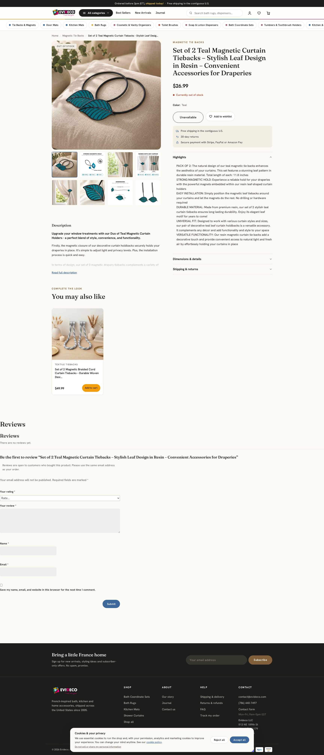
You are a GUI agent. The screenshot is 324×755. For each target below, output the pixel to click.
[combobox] (214, 13)
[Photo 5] (64, 192)
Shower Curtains (134, 715)
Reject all (219, 740)
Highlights (179, 157)
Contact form (246, 709)
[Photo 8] (148, 192)
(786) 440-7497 (247, 703)
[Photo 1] (64, 164)
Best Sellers (123, 12)
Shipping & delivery (212, 696)
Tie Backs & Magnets (24, 25)
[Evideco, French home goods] (64, 13)
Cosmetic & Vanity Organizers (134, 25)
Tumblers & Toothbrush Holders (282, 25)
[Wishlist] (259, 13)
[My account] (250, 13)
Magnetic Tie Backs (73, 35)
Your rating (7, 491)
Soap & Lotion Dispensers (203, 25)
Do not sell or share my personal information (98, 746)
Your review (8, 505)
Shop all (129, 722)
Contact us (168, 709)
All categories (96, 13)
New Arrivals (143, 12)
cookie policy (154, 742)
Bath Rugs (100, 25)
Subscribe (260, 660)
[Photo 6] (92, 192)
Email (4, 564)
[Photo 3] (120, 164)
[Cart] (268, 13)
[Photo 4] (148, 164)
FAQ (203, 709)
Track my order (210, 715)
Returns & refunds (211, 703)
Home (55, 35)
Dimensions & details (187, 259)
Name (4, 543)
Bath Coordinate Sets (241, 25)
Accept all (239, 740)
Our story (168, 696)
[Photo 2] (92, 164)
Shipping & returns (185, 269)
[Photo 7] (120, 192)
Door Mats (52, 25)
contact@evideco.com (252, 696)
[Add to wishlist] (98, 313)
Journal (160, 12)
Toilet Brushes (170, 25)
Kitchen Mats (76, 25)
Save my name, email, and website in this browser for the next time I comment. (47, 589)
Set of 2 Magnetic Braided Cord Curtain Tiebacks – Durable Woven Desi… (77, 373)
